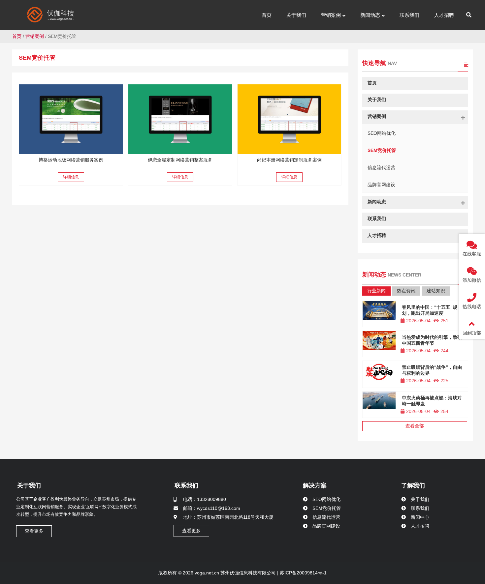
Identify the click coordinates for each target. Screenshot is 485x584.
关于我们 (29, 485)
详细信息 (71, 177)
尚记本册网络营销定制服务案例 (289, 159)
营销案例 (34, 36)
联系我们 (186, 485)
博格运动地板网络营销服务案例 (71, 159)
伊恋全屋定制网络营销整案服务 (180, 159)
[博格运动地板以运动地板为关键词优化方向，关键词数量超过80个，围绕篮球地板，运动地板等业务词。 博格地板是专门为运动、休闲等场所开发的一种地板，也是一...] (71, 119)
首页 (16, 36)
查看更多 (34, 531)
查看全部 (414, 425)
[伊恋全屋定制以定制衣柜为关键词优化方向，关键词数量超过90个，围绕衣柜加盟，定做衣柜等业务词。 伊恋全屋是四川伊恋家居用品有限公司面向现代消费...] (180, 119)
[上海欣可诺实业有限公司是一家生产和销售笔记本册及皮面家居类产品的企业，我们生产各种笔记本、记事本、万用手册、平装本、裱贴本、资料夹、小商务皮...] (289, 119)
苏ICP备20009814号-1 (302, 572)
